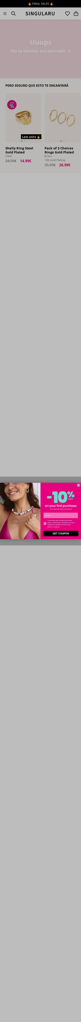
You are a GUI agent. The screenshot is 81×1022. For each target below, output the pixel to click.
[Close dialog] (78, 485)
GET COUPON (61, 533)
